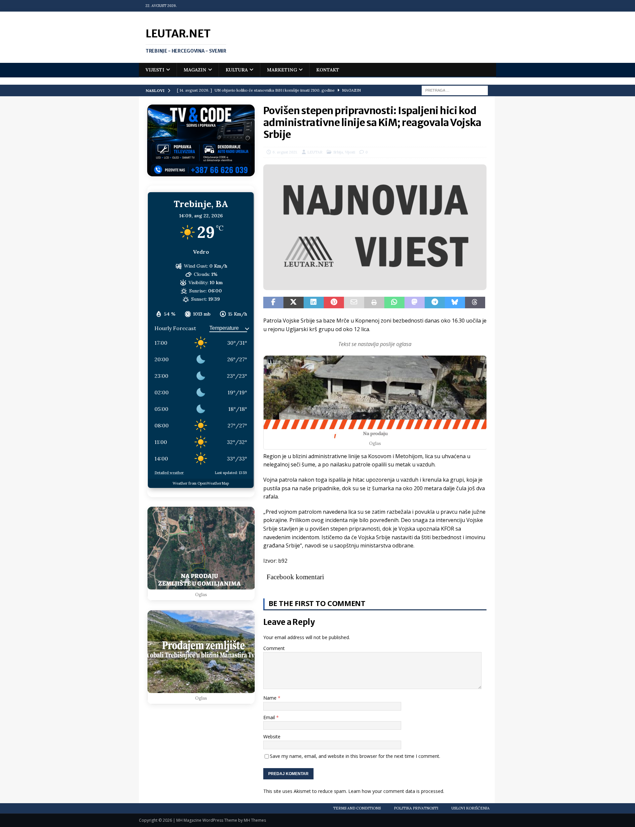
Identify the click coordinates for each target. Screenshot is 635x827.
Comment (274, 648)
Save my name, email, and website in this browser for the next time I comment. (355, 756)
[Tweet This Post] (293, 303)
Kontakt (327, 70)
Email (269, 717)
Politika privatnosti (416, 808)
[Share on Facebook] (273, 303)
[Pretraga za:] (455, 90)
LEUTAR (314, 152)
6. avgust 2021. (285, 152)
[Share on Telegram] (435, 303)
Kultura (237, 70)
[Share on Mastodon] (414, 303)
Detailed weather (169, 472)
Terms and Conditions (357, 808)
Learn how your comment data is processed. (396, 791)
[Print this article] (374, 303)
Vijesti (155, 70)
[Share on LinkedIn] (314, 303)
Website (271, 736)
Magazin (195, 70)
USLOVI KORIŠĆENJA (470, 808)
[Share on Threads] (475, 303)
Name (270, 698)
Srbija (338, 152)
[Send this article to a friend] (354, 303)
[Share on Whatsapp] (394, 303)
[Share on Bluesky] (455, 303)
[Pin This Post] (334, 303)
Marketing (282, 70)
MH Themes (255, 820)
